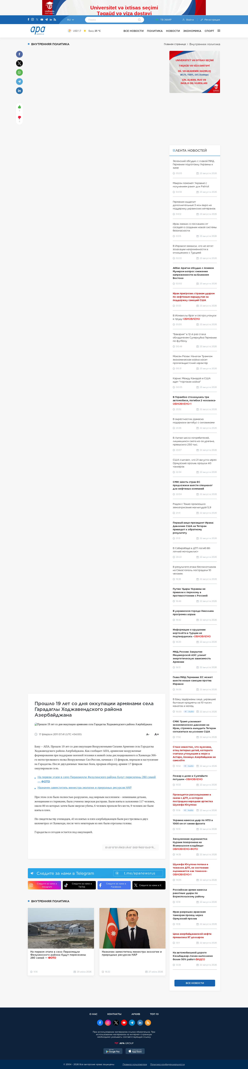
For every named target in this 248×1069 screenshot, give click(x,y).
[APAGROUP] (124, 1043)
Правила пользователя (135, 1064)
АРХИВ (135, 1014)
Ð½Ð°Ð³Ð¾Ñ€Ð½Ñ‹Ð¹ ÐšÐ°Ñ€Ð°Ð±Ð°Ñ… (130, 847)
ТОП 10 (154, 1014)
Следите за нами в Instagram (47, 885)
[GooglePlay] (113, 1051)
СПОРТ (209, 31)
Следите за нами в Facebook (116, 885)
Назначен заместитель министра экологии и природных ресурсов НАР (85, 787)
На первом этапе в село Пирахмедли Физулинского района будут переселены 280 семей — (97, 779)
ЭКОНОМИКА (192, 31)
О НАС (93, 1014)
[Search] (139, 20)
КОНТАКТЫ (114, 1014)
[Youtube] (41, 19)
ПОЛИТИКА (155, 31)
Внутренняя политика (204, 44)
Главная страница (175, 44)
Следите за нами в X (150, 885)
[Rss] (55, 19)
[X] (37, 19)
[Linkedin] (51, 19)
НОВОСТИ (173, 31)
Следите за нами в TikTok (82, 885)
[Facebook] (28, 19)
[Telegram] (46, 19)
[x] (116, 1023)
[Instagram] (32, 19)
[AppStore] (135, 1051)
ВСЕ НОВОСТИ (133, 31)
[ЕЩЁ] (217, 31)
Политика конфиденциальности (167, 1064)
